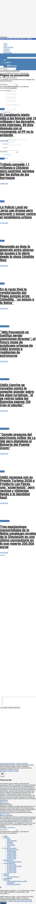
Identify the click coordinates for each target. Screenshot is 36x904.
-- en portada (4, 326)
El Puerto (10, 844)
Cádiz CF (6, 874)
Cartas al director (13, 877)
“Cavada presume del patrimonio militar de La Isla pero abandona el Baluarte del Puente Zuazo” (18, 441)
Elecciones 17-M (12, 850)
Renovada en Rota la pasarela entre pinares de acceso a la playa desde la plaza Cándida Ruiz (17, 253)
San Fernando (12, 841)
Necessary (5, 803)
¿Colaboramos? (8, 704)
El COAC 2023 (11, 871)
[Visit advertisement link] (4, 60)
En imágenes (7, 878)
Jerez (9, 839)
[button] (10, 708)
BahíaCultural (6, 112)
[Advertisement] (18, 18)
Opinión (6, 875)
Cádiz (5, 836)
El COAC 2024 (11, 869)
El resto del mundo (9, 848)
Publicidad (7, 701)
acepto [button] (16, 769)
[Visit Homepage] (18, 50)
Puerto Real (11, 845)
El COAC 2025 (11, 868)
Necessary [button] (3, 802)
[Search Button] (17, 69)
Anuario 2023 (11, 856)
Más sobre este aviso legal (23, 901)
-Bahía (2, 109)
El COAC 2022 (11, 872)
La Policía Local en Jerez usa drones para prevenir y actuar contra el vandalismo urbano (18, 212)
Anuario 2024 (11, 92)
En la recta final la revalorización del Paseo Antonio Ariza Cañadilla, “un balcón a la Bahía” (17, 296)
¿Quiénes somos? (9, 698)
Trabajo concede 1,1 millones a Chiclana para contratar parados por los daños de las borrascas (17, 171)
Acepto (3, 903)
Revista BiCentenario (14, 862)
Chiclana (10, 842)
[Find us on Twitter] (0, 888)
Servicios (6, 880)
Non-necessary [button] (5, 814)
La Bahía (6, 838)
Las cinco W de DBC (10, 700)
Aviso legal (7, 703)
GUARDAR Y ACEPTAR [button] (7, 828)
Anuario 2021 (11, 859)
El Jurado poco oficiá (14, 866)
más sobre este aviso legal (9, 771)
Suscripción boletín (13, 884)
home (2, 71)
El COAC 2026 (11, 110)
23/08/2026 (4, 141)
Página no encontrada (12, 71)
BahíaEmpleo (11, 851)
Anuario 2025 (11, 89)
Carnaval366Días (9, 863)
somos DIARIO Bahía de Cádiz (17, 161)
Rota (8, 847)
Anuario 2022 (11, 857)
